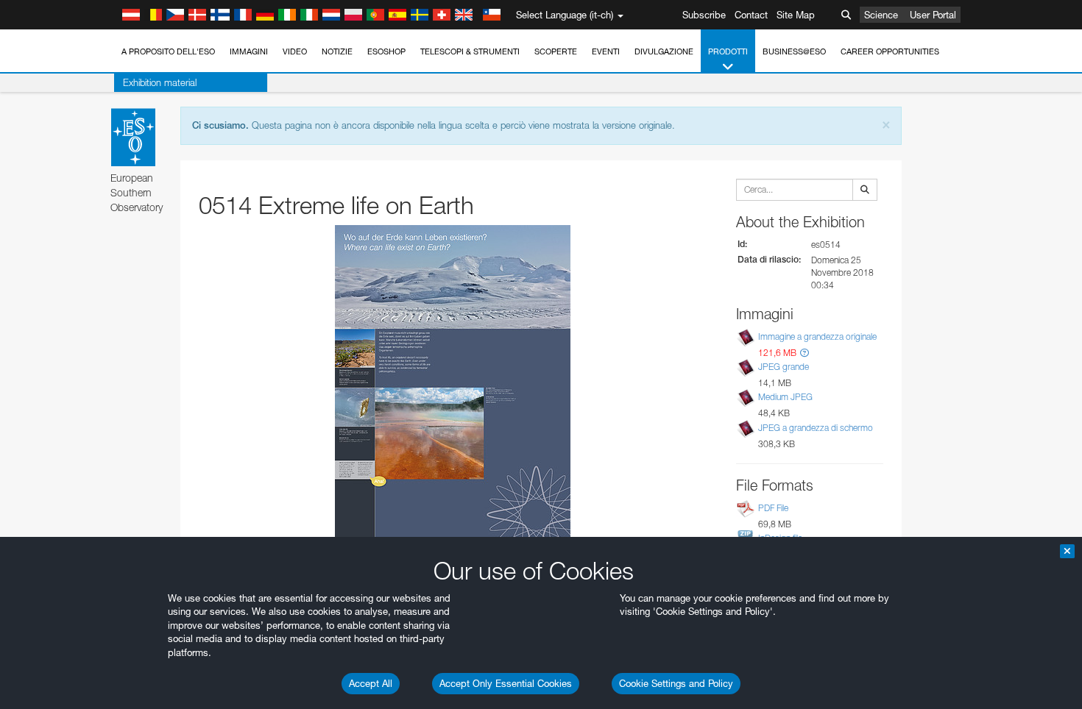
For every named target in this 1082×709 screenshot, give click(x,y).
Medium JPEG (785, 397)
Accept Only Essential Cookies (505, 683)
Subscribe (704, 15)
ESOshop (386, 51)
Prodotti (728, 51)
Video (295, 51)
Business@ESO (794, 51)
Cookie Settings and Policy (676, 683)
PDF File (773, 507)
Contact (751, 15)
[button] (804, 352)
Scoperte (555, 51)
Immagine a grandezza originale (817, 336)
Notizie (337, 51)
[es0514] (453, 389)
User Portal (933, 15)
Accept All (370, 683)
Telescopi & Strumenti (470, 51)
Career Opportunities (890, 51)
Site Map (796, 15)
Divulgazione (663, 51)
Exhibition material (160, 82)
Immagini (249, 51)
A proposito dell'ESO (168, 51)
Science (881, 15)
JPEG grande (783, 366)
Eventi (606, 51)
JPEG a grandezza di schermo (815, 427)
